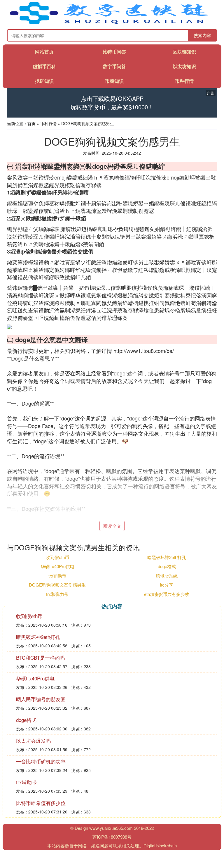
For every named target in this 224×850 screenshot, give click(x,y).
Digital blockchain (160, 845)
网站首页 (44, 51)
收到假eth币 (57, 557)
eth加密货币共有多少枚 (166, 594)
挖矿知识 (44, 80)
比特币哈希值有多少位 (41, 802)
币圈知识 (114, 80)
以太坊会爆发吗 (33, 740)
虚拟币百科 (44, 66)
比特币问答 (114, 51)
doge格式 (167, 566)
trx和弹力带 (57, 594)
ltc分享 (166, 585)
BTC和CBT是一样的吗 (40, 657)
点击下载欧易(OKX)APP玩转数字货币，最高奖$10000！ (112, 102)
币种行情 (184, 80)
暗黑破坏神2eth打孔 (166, 557)
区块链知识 (184, 51)
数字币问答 (114, 66)
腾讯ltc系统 (167, 576)
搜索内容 (202, 35)
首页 (31, 123)
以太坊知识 (184, 66)
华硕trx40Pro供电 (57, 566)
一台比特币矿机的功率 (41, 761)
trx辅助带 (57, 576)
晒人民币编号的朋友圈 (41, 699)
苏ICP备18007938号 (112, 837)
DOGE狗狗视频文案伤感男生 (57, 585)
